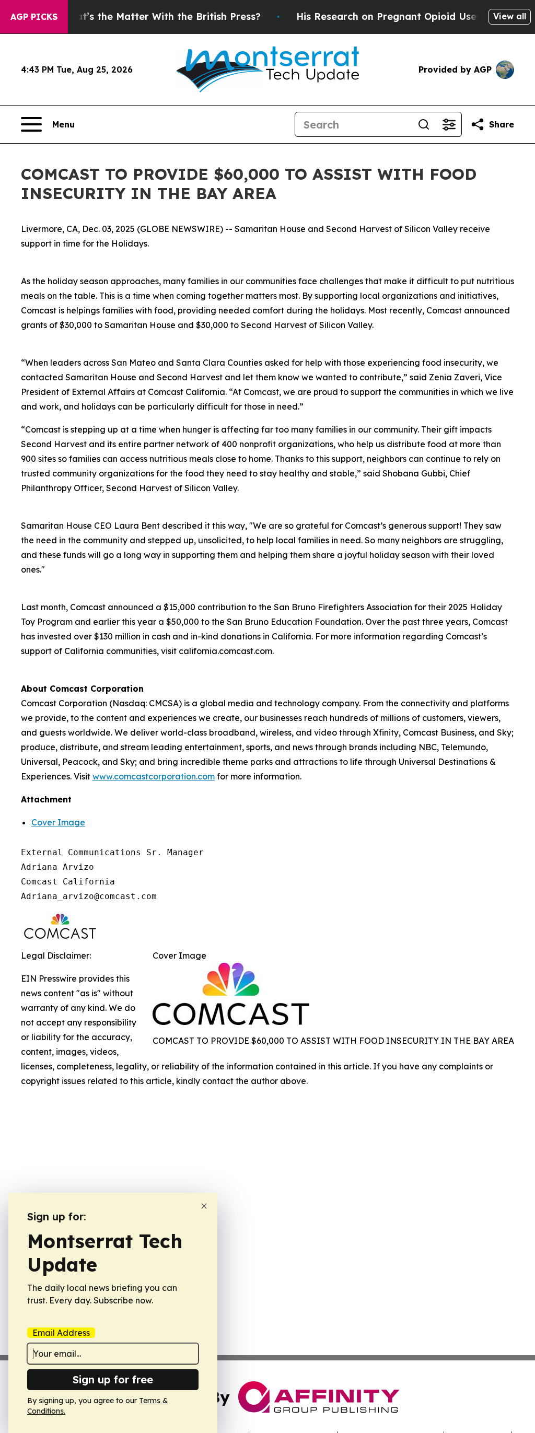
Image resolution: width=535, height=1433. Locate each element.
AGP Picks (33, 16)
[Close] (204, 1206)
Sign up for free (113, 1379)
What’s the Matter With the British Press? (161, 16)
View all (509, 16)
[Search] (423, 124)
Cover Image (58, 822)
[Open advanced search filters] (448, 124)
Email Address (61, 1332)
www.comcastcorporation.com (153, 776)
